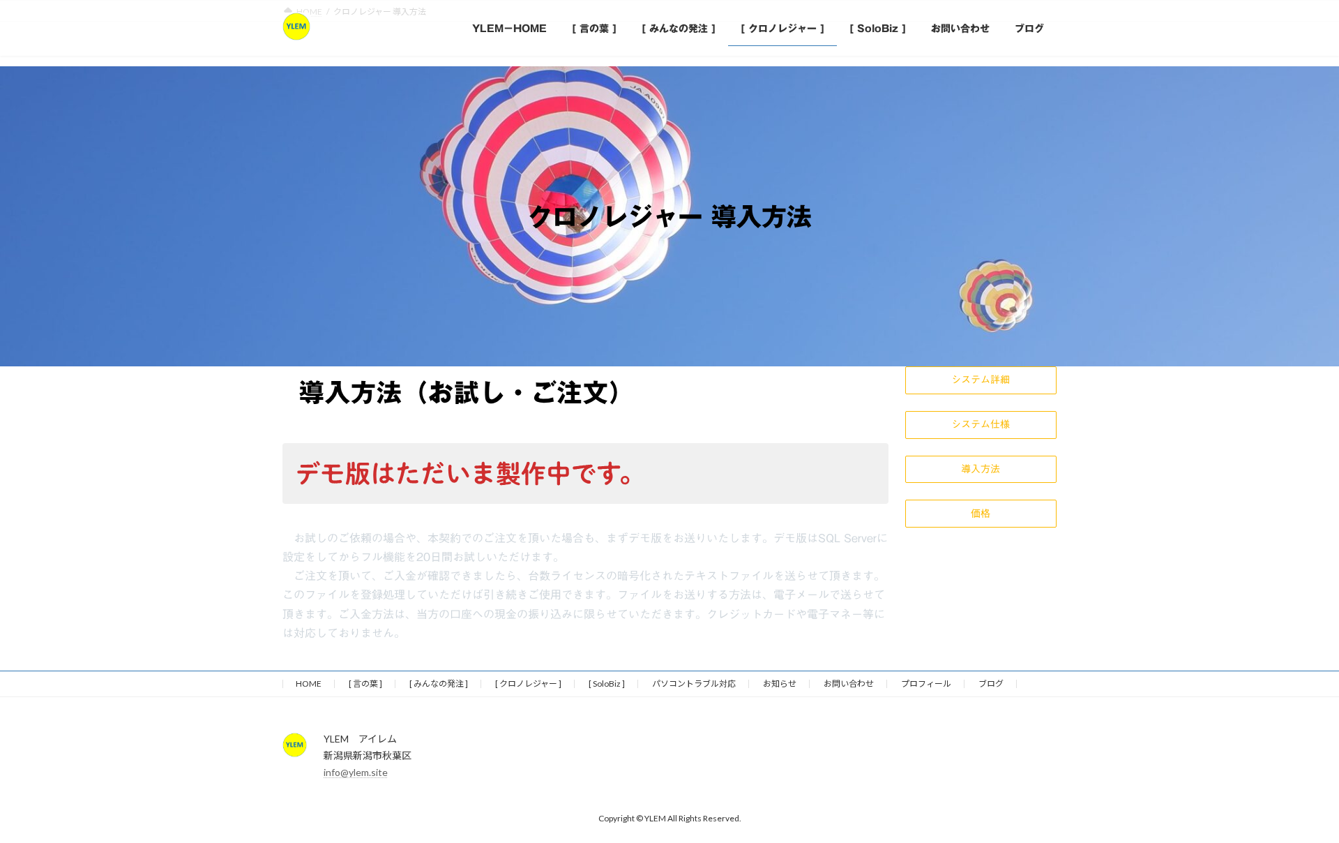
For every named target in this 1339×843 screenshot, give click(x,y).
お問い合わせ (849, 683)
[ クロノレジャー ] (528, 683)
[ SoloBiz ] (607, 683)
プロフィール (926, 683)
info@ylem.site (356, 772)
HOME (308, 683)
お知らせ (779, 683)
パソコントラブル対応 (694, 683)
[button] (981, 380)
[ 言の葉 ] (365, 683)
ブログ (991, 683)
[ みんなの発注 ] (438, 683)
